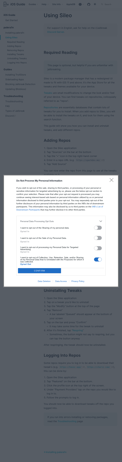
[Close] (112, 181)
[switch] (98, 228)
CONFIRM (39, 271)
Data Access (61, 281)
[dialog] (61, 231)
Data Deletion (44, 281)
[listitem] (61, 221)
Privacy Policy (77, 281)
